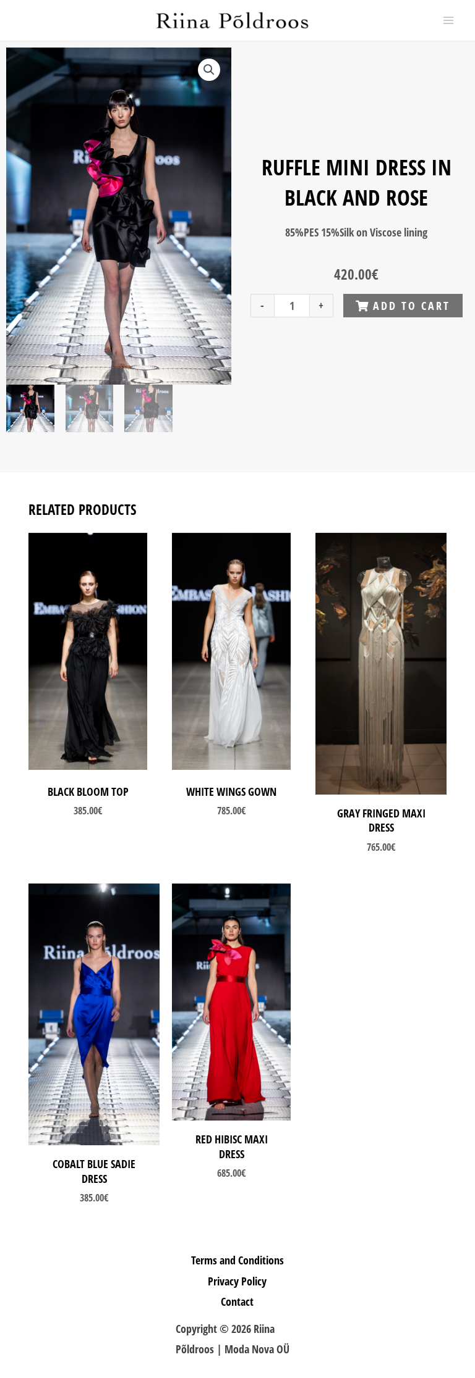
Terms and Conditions (237, 1260)
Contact (237, 1301)
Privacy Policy (237, 1281)
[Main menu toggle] (449, 21)
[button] (209, 70)
